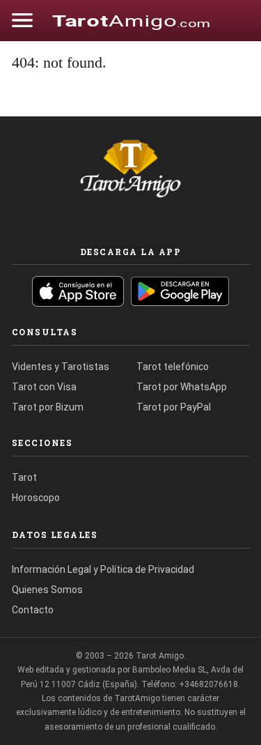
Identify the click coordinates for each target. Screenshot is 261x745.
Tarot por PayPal (173, 407)
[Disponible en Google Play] (180, 291)
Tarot (24, 477)
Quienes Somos (47, 589)
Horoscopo (36, 497)
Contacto (33, 609)
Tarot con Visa (44, 386)
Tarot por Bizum (48, 407)
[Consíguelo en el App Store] (78, 291)
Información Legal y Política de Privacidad (103, 569)
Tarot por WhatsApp (181, 386)
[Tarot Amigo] (131, 20)
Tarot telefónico (172, 366)
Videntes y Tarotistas (60, 366)
